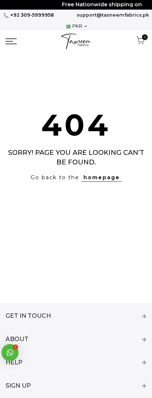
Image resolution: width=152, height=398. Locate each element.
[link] (21, 41)
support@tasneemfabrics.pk (113, 15)
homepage (101, 177)
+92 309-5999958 (31, 15)
